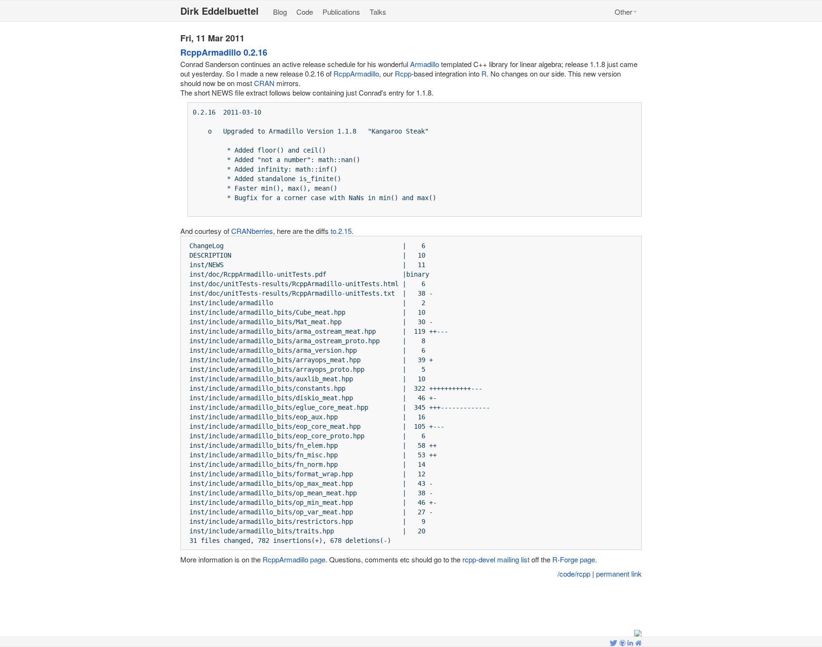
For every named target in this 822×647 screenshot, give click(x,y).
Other (623, 12)
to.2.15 (341, 231)
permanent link (619, 574)
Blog (280, 12)
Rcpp (403, 73)
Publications (341, 12)
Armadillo (424, 64)
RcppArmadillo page (294, 559)
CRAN (264, 83)
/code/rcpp (574, 574)
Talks (378, 12)
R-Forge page (573, 559)
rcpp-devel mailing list (495, 559)
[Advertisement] (411, 604)
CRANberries (252, 231)
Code (304, 12)
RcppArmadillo (356, 73)
